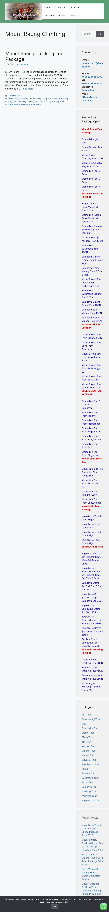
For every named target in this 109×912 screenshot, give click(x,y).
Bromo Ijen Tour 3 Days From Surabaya (91, 404)
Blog (84, 723)
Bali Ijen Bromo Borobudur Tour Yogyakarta (90, 642)
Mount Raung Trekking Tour (26, 101)
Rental (85, 769)
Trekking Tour (14, 96)
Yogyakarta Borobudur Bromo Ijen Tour (91, 608)
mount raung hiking (38, 98)
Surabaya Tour (89, 787)
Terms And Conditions (55, 15)
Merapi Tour (88, 755)
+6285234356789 (92, 76)
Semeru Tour (88, 773)
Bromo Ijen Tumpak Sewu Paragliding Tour (92, 229)
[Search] (100, 34)
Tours (73, 15)
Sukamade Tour (90, 778)
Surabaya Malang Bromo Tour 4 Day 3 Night (92, 260)
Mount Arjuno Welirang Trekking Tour (91, 686)
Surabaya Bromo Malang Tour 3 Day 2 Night (92, 271)
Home (47, 7)
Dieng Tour (87, 737)
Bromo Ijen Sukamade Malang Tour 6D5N (92, 294)
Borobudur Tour (90, 728)
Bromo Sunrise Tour (92, 147)
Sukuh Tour (88, 782)
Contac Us (60, 7)
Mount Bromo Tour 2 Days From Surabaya (92, 346)
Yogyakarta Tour (90, 800)
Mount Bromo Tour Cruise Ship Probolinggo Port (91, 282)
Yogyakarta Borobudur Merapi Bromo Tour (91, 620)
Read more (27, 88)
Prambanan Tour (90, 764)
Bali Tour (86, 714)
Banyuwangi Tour (91, 719)
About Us (75, 7)
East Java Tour (95, 193)
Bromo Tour (88, 732)
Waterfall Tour (89, 796)
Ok (54, 907)
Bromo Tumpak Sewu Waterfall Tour (90, 207)
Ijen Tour (86, 741)
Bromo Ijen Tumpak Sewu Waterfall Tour (92, 218)
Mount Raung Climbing (18, 98)
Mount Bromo (89, 759)
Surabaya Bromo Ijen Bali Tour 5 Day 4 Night (92, 586)
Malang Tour (88, 750)
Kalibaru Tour (89, 746)
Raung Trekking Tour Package (27, 104)
